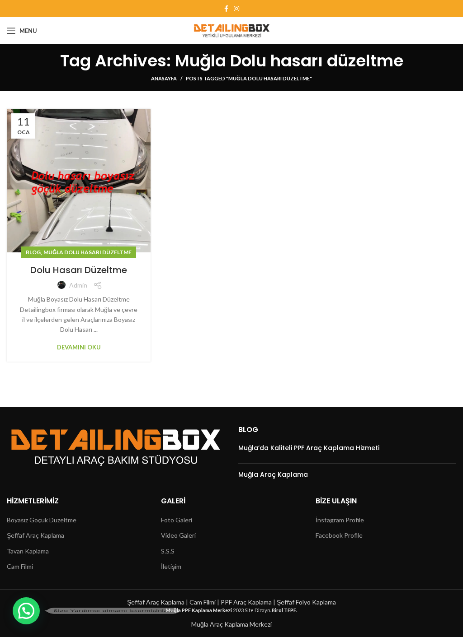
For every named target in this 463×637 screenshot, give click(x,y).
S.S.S (168, 551)
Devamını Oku (79, 347)
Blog (33, 252)
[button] (26, 610)
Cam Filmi (20, 566)
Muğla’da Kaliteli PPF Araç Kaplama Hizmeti (308, 447)
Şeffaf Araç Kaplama (35, 535)
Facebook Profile (339, 535)
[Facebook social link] (226, 8)
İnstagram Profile (340, 520)
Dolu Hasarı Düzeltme (78, 270)
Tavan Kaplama (28, 551)
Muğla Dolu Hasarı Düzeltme (87, 252)
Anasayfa (164, 78)
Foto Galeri (176, 520)
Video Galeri (178, 535)
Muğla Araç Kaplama (273, 474)
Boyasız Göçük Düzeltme (41, 520)
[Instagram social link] (236, 8)
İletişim (171, 566)
